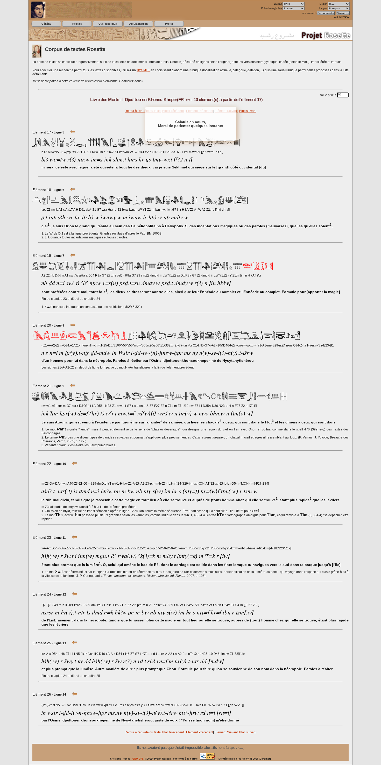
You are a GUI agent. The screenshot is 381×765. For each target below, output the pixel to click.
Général (46, 23)
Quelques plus (107, 23)
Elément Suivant (226, 732)
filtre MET (143, 70)
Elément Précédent (199, 732)
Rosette (77, 23)
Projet (169, 23)
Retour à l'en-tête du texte (143, 110)
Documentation (138, 23)
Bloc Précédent (173, 732)
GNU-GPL (138, 758)
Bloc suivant (247, 110)
